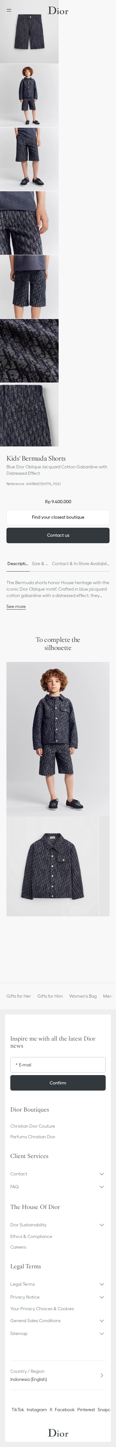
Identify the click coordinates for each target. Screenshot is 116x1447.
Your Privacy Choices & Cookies (42, 1308)
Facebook (65, 1409)
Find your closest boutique (58, 517)
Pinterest (86, 1409)
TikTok (18, 1409)
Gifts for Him (50, 996)
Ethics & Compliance (31, 1236)
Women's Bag (83, 996)
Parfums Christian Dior (32, 1136)
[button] (29, 32)
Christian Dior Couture (32, 1126)
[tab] (17, 564)
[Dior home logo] (58, 10)
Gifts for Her (18, 996)
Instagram (37, 1409)
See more (16, 606)
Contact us (58, 535)
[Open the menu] (11, 10)
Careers (18, 1247)
